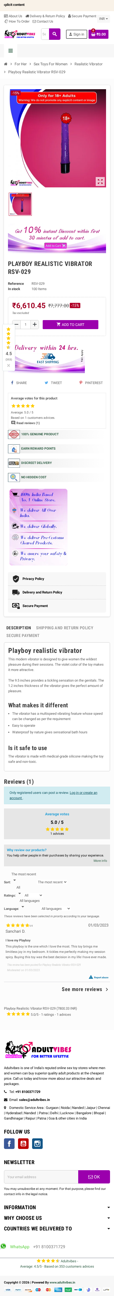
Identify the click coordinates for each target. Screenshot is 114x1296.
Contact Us (44, 21)
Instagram (37, 1143)
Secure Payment (84, 16)
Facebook (9, 1143)
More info (100, 861)
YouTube (23, 1143)
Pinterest (93, 383)
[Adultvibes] (20, 34)
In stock (14, 289)
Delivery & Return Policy (47, 16)
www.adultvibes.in (62, 1282)
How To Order (18, 21)
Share (21, 383)
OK (96, 1176)
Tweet (56, 383)
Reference (16, 284)
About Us (15, 16)
